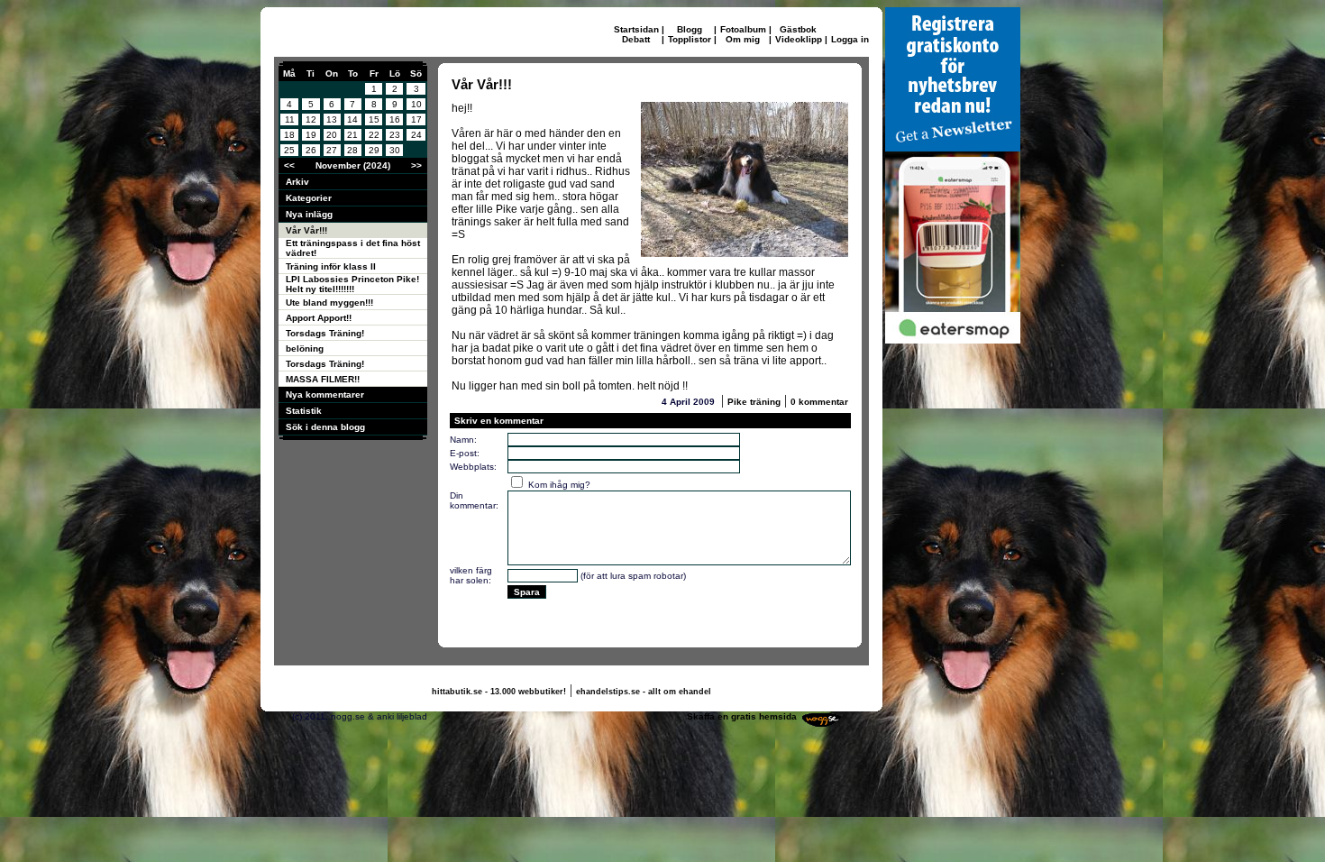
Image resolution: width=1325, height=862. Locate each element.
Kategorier (309, 198)
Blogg (689, 29)
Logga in (850, 39)
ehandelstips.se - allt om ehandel (643, 691)
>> (416, 165)
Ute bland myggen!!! (329, 302)
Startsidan (636, 29)
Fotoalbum (743, 29)
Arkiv (297, 182)
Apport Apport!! (319, 318)
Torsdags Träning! (325, 333)
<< (289, 165)
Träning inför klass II (331, 266)
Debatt (636, 39)
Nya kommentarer (325, 394)
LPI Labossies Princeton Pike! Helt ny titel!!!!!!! (352, 284)
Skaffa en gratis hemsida (742, 716)
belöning (305, 348)
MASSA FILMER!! (323, 379)
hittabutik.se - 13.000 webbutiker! (499, 691)
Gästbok (798, 29)
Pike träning (754, 402)
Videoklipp (798, 39)
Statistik (304, 411)
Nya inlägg (309, 214)
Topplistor (689, 39)
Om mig (743, 39)
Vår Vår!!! (306, 230)
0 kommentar (819, 402)
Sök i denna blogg (325, 427)
